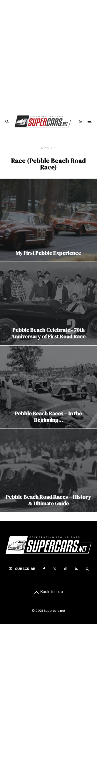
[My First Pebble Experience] (48, 220)
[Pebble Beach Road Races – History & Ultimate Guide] (48, 470)
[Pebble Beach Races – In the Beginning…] (48, 387)
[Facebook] (44, 569)
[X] (54, 569)
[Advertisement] (48, 55)
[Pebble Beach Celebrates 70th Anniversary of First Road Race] (48, 303)
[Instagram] (65, 569)
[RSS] (76, 569)
